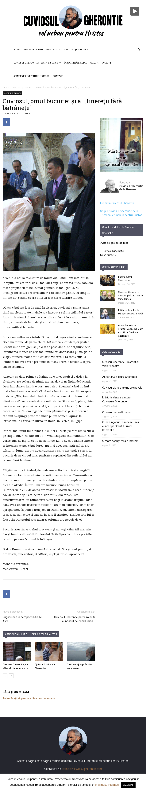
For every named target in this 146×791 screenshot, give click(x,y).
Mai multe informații (107, 784)
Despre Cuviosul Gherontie (41, 49)
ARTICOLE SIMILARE (16, 634)
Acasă (17, 49)
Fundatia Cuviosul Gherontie (117, 203)
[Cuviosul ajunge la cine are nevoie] (81, 651)
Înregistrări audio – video (80, 63)
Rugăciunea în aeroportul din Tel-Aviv (23, 619)
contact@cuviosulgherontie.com (82, 769)
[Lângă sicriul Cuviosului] (107, 280)
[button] (138, 50)
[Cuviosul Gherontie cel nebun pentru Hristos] (73, 21)
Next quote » (108, 255)
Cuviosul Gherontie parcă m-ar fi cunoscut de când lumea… (74, 619)
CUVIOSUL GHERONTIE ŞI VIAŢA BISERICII (35, 63)
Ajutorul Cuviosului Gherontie (119, 376)
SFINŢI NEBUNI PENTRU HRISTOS (31, 76)
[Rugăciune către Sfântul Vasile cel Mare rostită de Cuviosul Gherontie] (107, 329)
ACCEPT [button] (128, 784)
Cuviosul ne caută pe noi (116, 412)
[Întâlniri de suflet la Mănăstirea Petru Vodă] (107, 313)
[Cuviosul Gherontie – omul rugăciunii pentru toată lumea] (107, 295)
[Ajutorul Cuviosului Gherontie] (49, 651)
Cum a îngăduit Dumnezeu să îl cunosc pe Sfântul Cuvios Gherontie (120, 426)
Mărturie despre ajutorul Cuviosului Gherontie (116, 399)
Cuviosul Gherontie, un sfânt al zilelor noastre (120, 364)
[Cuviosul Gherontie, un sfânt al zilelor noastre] (17, 651)
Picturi (106, 63)
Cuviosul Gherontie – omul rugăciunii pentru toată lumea (130, 295)
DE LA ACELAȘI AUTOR (44, 634)
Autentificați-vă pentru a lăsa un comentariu (29, 698)
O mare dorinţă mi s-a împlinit (120, 440)
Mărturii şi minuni (74, 49)
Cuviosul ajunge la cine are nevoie (122, 387)
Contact (58, 76)
